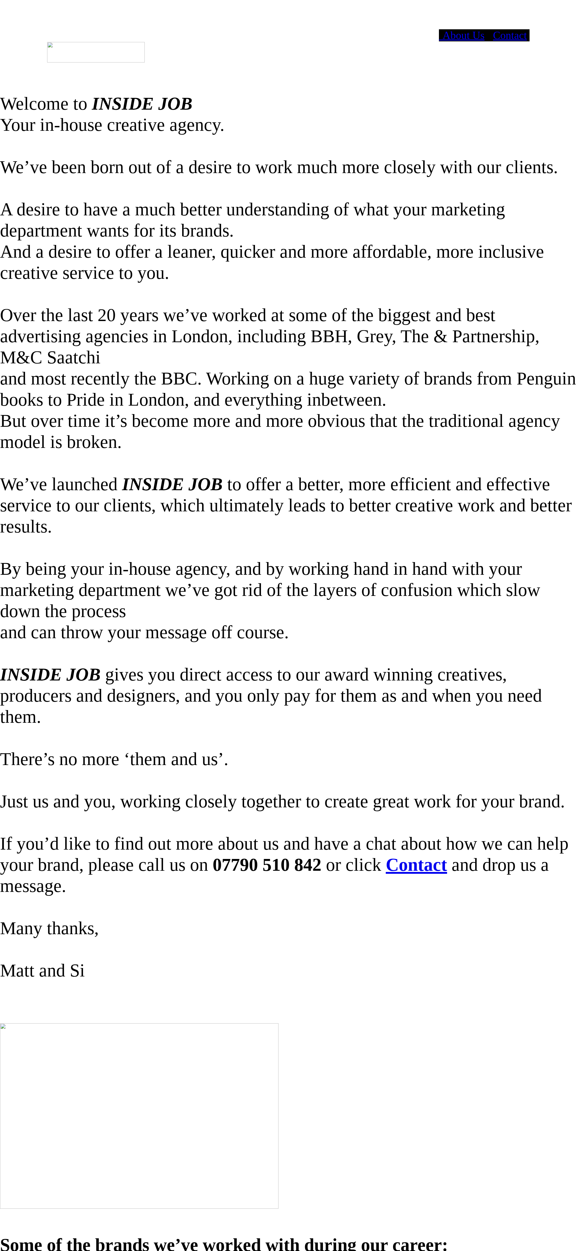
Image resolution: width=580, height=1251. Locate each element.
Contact (510, 35)
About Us (462, 35)
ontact (423, 864)
